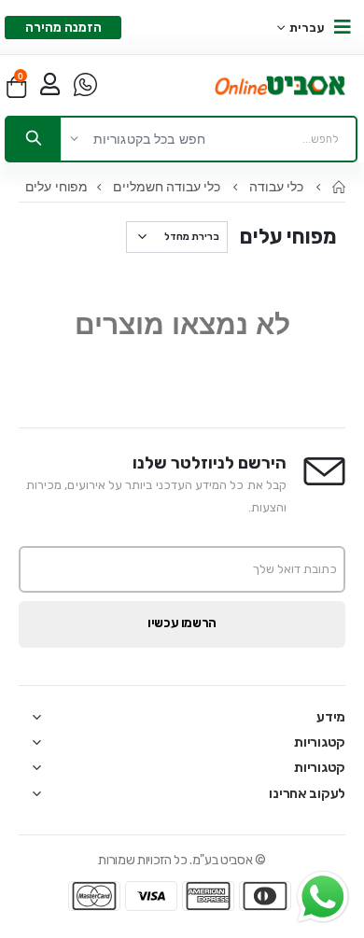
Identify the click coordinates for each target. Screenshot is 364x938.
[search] (34, 139)
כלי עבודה (278, 186)
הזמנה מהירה (63, 27)
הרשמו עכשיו (182, 623)
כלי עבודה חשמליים (168, 186)
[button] (16, 86)
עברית (307, 28)
